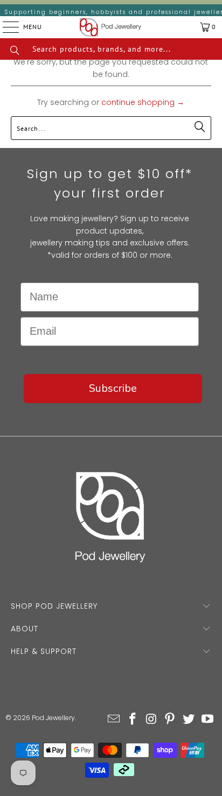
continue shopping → (142, 102)
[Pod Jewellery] (110, 27)
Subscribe (113, 388)
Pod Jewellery (53, 717)
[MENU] (2, 27)
